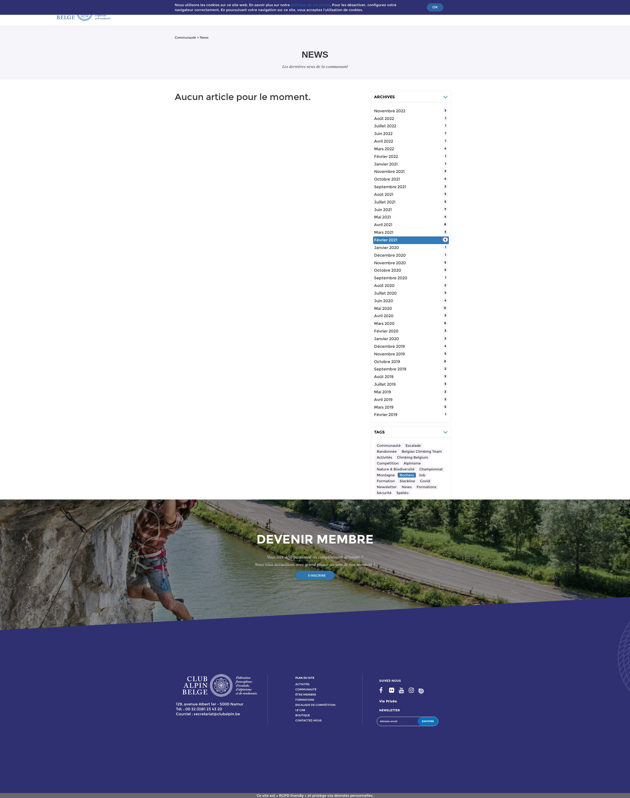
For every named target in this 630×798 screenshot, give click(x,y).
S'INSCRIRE (317, 575)
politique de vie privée (310, 5)
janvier (386, 164)
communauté (305, 689)
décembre (390, 255)
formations (304, 699)
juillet (385, 126)
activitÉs (302, 684)
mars (384, 149)
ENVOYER (428, 721)
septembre (390, 186)
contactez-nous (308, 720)
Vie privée (388, 701)
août (384, 118)
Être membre (305, 694)
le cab (300, 710)
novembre (389, 111)
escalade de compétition (315, 705)
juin (383, 133)
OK (435, 7)
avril (383, 141)
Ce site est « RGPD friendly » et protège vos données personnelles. (315, 795)
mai (382, 217)
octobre (387, 179)
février (386, 156)
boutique (302, 715)
